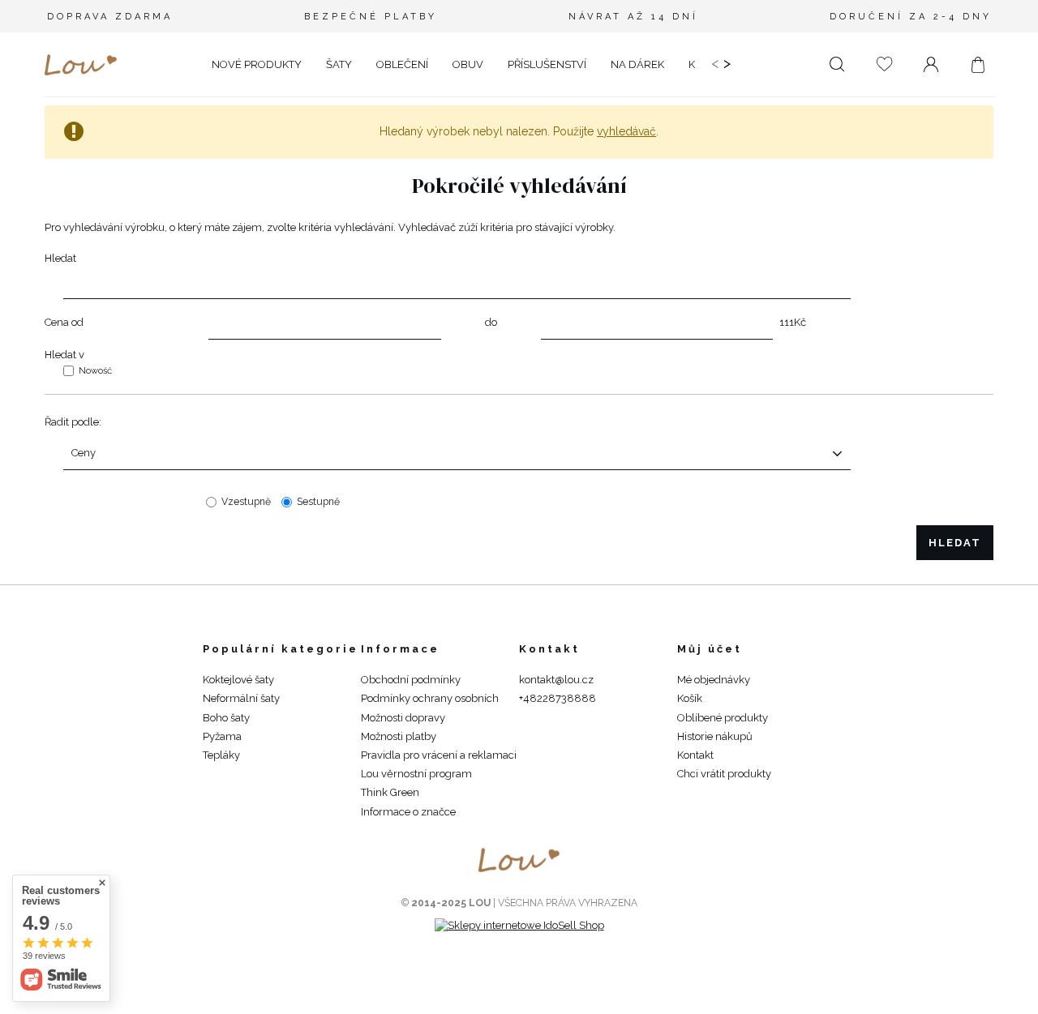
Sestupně (318, 501)
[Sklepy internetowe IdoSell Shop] (519, 925)
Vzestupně (246, 501)
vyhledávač (626, 131)
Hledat (60, 258)
